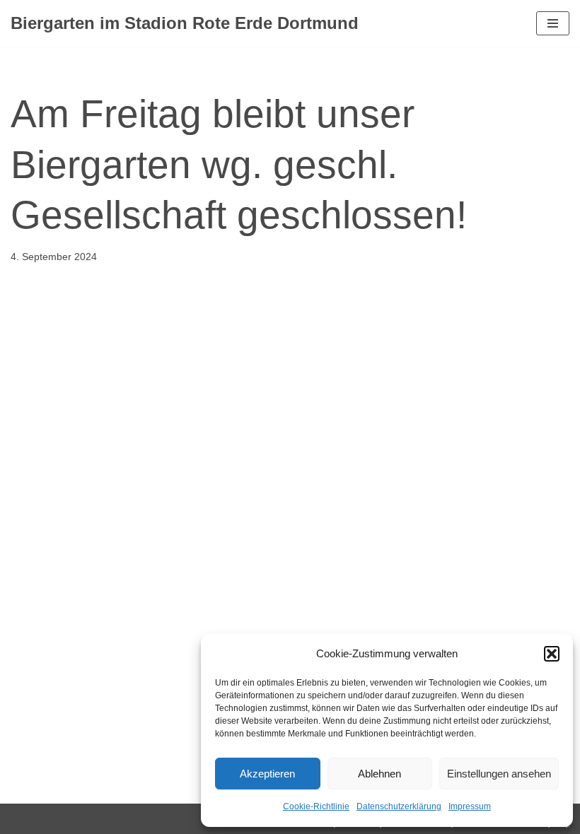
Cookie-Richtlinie (316, 806)
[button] (552, 654)
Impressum (469, 806)
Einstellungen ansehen (499, 774)
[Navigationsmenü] (552, 23)
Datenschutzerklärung (398, 806)
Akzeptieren (267, 774)
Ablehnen (379, 774)
